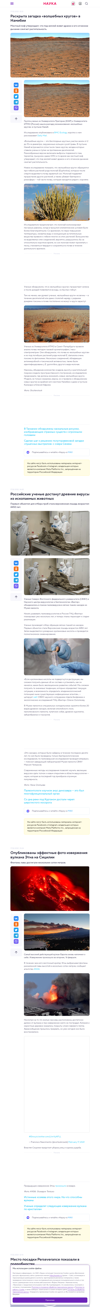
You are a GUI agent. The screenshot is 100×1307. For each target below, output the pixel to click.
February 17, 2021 (76, 1142)
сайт (35, 697)
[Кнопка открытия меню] (12, 3)
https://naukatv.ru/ (56, 1275)
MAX (70, 452)
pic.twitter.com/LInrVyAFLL (48, 1136)
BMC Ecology (60, 132)
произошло (60, 1185)
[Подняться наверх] (16, 119)
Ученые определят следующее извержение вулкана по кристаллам (55, 1207)
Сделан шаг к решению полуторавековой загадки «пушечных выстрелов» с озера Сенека (54, 442)
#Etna (32, 1136)
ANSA (37, 969)
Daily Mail (42, 135)
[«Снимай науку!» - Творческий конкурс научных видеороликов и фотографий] (73, 3)
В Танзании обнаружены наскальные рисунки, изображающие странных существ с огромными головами (53, 432)
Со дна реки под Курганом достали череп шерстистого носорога (49, 800)
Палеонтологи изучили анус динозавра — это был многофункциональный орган (54, 792)
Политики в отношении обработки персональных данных (52, 1287)
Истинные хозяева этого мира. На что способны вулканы (53, 1198)
